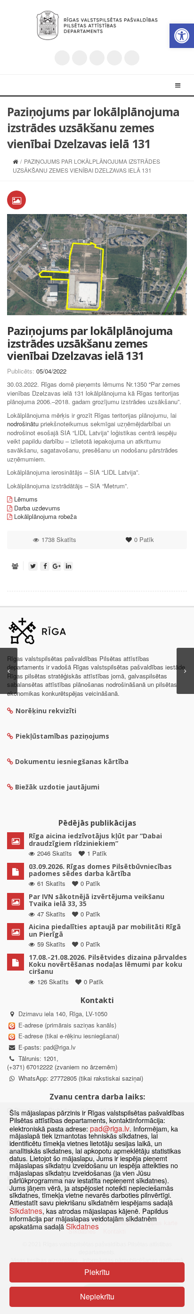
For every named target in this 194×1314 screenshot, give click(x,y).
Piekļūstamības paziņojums (62, 736)
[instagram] (114, 57)
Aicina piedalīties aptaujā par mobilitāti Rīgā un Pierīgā (105, 930)
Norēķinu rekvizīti (46, 710)
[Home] (15, 161)
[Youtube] (97, 57)
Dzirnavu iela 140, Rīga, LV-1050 (62, 1013)
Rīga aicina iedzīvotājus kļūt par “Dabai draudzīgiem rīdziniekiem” (95, 839)
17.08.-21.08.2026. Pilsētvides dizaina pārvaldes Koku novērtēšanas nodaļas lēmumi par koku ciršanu (108, 964)
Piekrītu (97, 1271)
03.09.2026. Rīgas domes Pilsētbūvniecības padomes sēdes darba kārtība (100, 870)
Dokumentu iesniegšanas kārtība (72, 761)
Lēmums (26, 498)
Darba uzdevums (37, 507)
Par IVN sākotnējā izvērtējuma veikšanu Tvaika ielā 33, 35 (96, 900)
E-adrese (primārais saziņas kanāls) (67, 1024)
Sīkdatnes (25, 1210)
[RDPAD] (97, 25)
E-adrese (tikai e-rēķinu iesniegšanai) (67, 1035)
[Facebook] (79, 57)
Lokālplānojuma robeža (45, 516)
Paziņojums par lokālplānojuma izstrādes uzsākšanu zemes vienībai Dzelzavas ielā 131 (89, 343)
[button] (182, 36)
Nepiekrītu (97, 1296)
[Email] (131, 57)
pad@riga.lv (59, 1047)
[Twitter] (62, 57)
